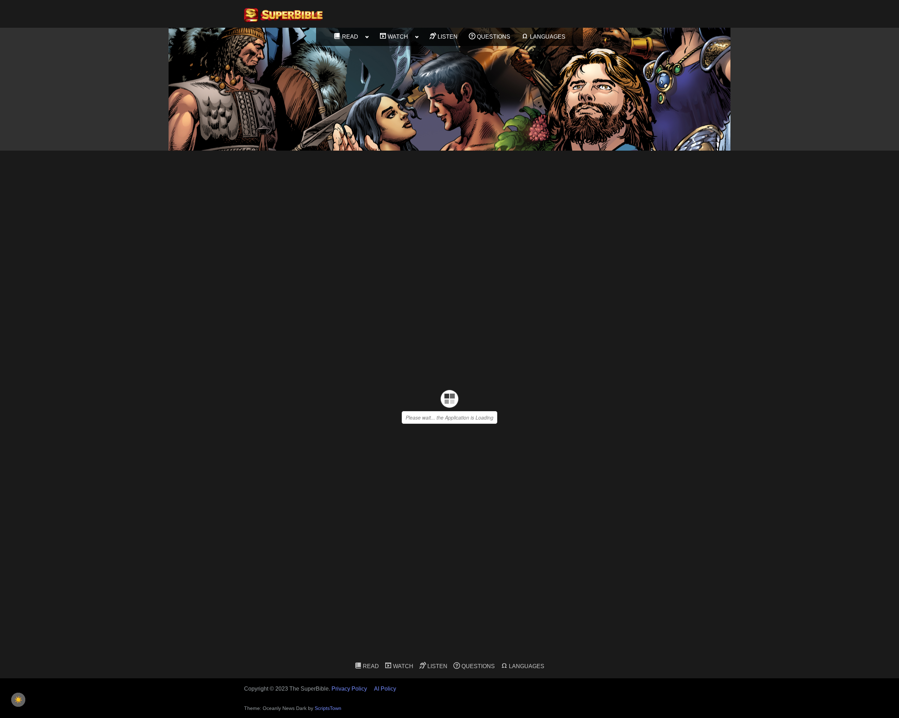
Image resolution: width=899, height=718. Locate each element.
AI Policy (385, 689)
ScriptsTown (328, 708)
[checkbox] (18, 700)
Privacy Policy (349, 689)
